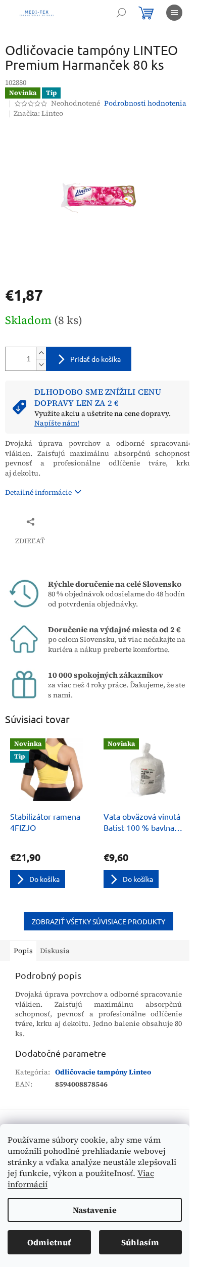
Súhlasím (140, 1242)
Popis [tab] (23, 951)
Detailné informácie (38, 492)
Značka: (38, 113)
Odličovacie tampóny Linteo (103, 1072)
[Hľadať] (121, 13)
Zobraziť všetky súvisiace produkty (98, 921)
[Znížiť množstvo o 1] (41, 364)
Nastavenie (95, 1209)
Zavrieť (72, 521)
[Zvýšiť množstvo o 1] (41, 353)
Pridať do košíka (95, 358)
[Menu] (174, 13)
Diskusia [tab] (55, 951)
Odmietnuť (49, 1242)
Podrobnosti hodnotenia (145, 103)
